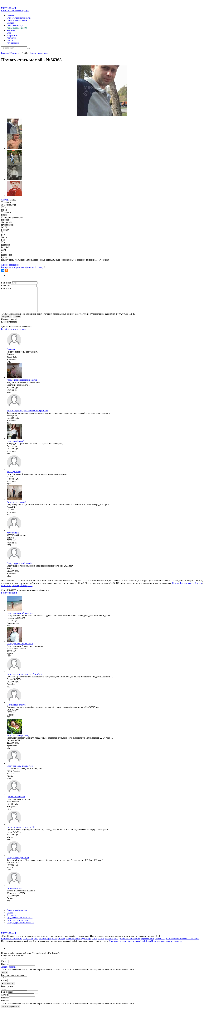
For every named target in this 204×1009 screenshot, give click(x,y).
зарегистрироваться (10, 1006)
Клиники (11, 30)
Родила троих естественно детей (22, 380)
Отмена (17, 317)
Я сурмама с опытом (16, 705)
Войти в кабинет (9, 10)
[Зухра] (14, 561)
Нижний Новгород (75, 938)
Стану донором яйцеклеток (20, 613)
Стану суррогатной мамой (19, 563)
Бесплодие (12, 915)
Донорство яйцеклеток (129, 938)
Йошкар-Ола (26, 585)
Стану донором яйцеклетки (20, 643)
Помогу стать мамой (16, 502)
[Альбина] (14, 469)
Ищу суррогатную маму (18, 735)
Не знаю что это (14, 888)
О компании (16, 938)
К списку (39, 267)
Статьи (10, 912)
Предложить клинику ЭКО (19, 917)
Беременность (147, 938)
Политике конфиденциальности (166, 941)
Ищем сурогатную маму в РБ (20, 827)
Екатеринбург (58, 938)
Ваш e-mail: (6, 992)
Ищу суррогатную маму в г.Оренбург (24, 674)
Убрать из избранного (24, 267)
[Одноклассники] (6, 270)
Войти (10, 40)
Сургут (175, 583)
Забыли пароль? (8, 967)
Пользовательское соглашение (184, 938)
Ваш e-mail (6, 283)
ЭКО (116, 938)
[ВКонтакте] (2, 270)
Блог (9, 33)
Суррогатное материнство (19, 18)
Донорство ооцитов (16, 796)
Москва (10, 23)
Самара (87, 938)
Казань (101, 938)
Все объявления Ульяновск (14, 329)
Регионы (109, 938)
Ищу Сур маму (14, 471)
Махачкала (6, 585)
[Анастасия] (14, 438)
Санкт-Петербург (15, 25)
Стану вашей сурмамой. (18, 857)
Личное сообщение (10, 265)
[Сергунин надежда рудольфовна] (14, 377)
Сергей (4, 200)
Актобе (15, 585)
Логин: (4, 961)
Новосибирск (45, 938)
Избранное (12, 35)
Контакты (11, 38)
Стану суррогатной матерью (20, 922)
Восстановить (8, 984)
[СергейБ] (14, 499)
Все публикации (9, 593)
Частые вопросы (30, 938)
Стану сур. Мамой (15, 441)
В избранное (7, 267)
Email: (4, 980)
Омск (94, 938)
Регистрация (23, 10)
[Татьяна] (14, 347)
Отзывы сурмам (162, 938)
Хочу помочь (13, 533)
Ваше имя (5, 285)
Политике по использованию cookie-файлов (130, 941)
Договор (11, 349)
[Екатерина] (14, 408)
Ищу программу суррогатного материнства (27, 410)
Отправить (6, 317)
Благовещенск (187, 583)
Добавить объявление (17, 20)
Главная (10, 15)
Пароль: (5, 964)
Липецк (198, 583)
